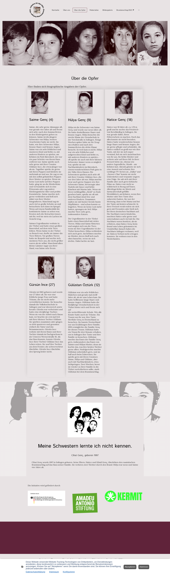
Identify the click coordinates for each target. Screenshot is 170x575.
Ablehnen (144, 567)
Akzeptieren (130, 567)
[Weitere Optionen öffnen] (139, 10)
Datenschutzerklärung (35, 572)
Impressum (54, 572)
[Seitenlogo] (37, 10)
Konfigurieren (69, 572)
